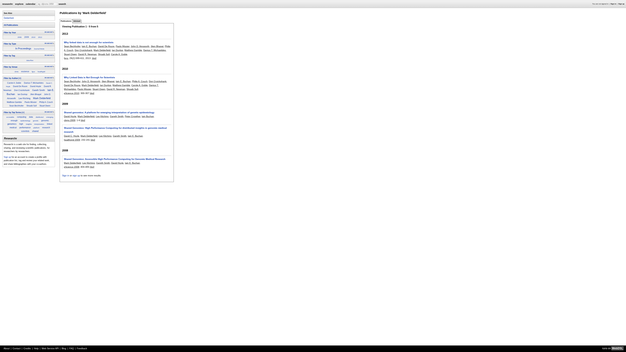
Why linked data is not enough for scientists (88, 42)
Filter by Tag (9, 56)
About (7, 348)
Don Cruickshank (22, 90)
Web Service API (50, 348)
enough (14, 121)
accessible (10, 117)
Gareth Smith (38, 90)
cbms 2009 (69, 120)
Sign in (613, 4)
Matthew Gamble (14, 102)
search (62, 4)
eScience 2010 (71, 93)
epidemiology (25, 121)
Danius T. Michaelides (34, 83)
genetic (35, 121)
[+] (20, 78)
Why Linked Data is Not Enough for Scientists (89, 77)
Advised (76, 21)
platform (36, 128)
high (21, 124)
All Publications (11, 25)
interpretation (39, 124)
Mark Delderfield (42, 98)
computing (21, 117)
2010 (33, 37)
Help (36, 348)
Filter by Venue (10, 67)
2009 (26, 37)
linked (49, 124)
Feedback (82, 348)
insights (29, 124)
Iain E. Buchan (89, 46)
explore (19, 4)
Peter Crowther (132, 116)
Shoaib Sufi (31, 106)
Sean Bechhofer (16, 106)
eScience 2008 (71, 167)
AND (48, 32)
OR (45, 32)
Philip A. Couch (46, 102)
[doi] (94, 58)
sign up (76, 175)
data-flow (29, 60)
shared (35, 131)
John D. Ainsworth (140, 46)
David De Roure (20, 86)
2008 (20, 37)
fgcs (33, 72)
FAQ (71, 348)
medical (13, 128)
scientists (25, 131)
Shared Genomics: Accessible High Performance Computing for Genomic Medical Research (114, 159)
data (31, 117)
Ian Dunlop (22, 94)
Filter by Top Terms (12, 112)
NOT (51, 32)
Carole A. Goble (14, 83)
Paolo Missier (31, 102)
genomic (45, 121)
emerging (49, 117)
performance (25, 128)
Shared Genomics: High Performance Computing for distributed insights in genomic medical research (115, 130)
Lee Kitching (24, 98)
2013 (40, 37)
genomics (11, 124)
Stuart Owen (44, 106)
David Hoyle (35, 86)
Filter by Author (11, 78)
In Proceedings (23, 48)
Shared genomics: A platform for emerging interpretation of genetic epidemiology (109, 112)
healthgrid (41, 72)
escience (25, 72)
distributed (40, 117)
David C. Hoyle (71, 136)
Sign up (621, 4)
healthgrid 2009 (72, 140)
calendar (30, 4)
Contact (17, 348)
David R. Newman (87, 54)
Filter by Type (10, 44)
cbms (16, 72)
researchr (7, 4)
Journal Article (39, 49)
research (46, 128)
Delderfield (9, 18)
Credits (27, 348)
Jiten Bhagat (35, 94)
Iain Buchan (148, 116)
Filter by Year (10, 33)
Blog (64, 348)
